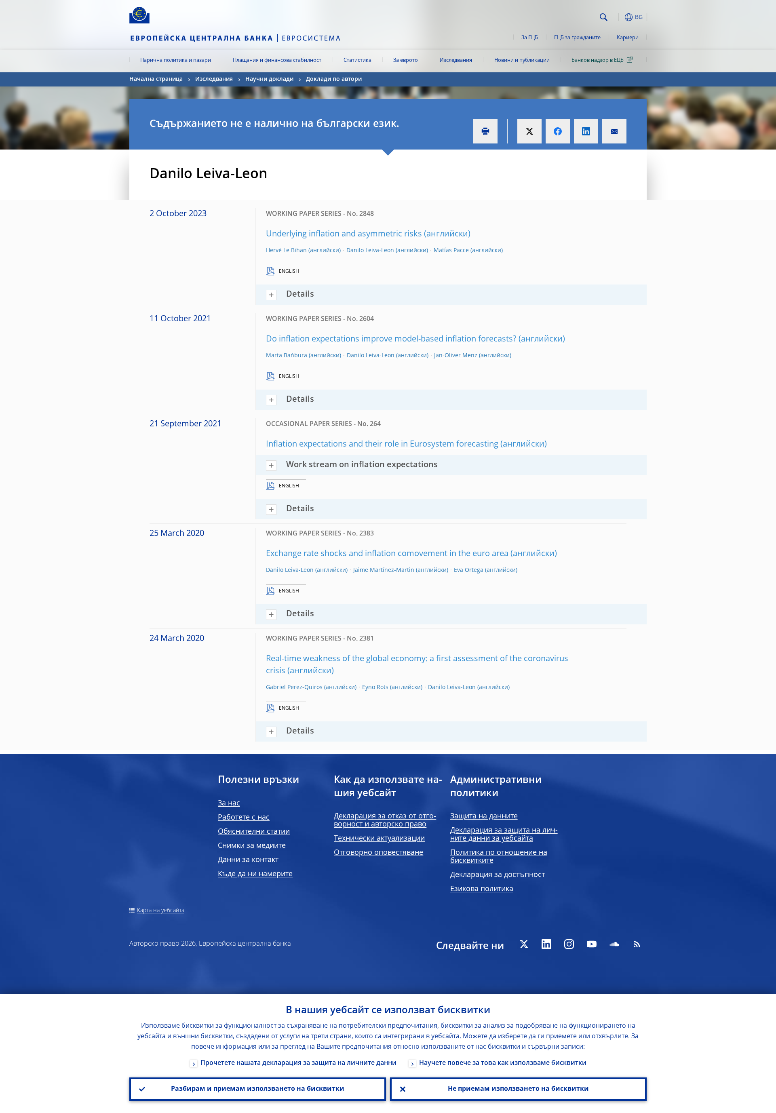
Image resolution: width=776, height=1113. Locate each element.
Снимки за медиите (252, 846)
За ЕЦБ (529, 37)
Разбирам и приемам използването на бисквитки (257, 1089)
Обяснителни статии (254, 831)
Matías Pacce (451, 250)
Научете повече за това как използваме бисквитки (502, 1063)
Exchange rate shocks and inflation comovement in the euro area (387, 554)
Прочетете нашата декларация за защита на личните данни (298, 1063)
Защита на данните (484, 816)
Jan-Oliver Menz (455, 355)
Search (603, 17)
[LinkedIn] (546, 944)
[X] (524, 944)
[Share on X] (529, 131)
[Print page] (485, 131)
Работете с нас (244, 817)
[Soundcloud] (614, 944)
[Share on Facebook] (558, 131)
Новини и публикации (522, 60)
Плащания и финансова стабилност (277, 60)
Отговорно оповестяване (378, 852)
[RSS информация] (637, 944)
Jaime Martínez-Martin (383, 570)
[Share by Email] (614, 131)
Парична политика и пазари (175, 60)
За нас (229, 803)
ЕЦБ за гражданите (577, 37)
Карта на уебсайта (160, 910)
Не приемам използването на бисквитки (518, 1089)
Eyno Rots (375, 687)
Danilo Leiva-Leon (370, 250)
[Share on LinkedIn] (586, 131)
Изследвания (456, 60)
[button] (618, 17)
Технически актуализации (379, 838)
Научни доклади (269, 79)
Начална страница (156, 79)
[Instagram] (569, 944)
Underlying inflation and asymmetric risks (344, 234)
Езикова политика (481, 889)
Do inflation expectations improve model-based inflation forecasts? (391, 339)
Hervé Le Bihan (286, 250)
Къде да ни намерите (255, 874)
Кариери (628, 37)
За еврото (405, 60)
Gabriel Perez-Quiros (294, 687)
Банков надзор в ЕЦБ (597, 60)
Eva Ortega (468, 570)
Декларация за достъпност (497, 875)
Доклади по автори (334, 79)
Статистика (357, 60)
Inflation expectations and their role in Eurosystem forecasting (382, 445)
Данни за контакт (248, 860)
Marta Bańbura (286, 355)
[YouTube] (591, 944)
